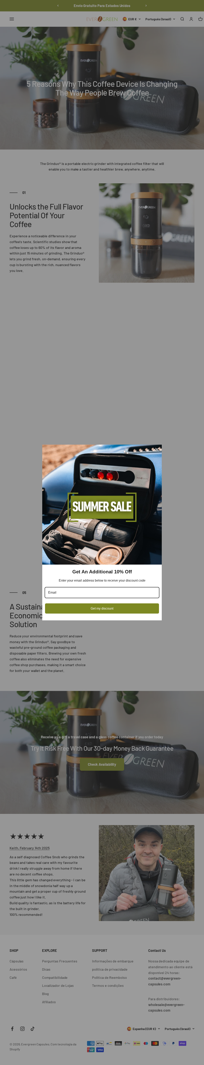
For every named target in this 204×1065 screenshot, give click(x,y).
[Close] (157, 449)
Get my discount (102, 608)
